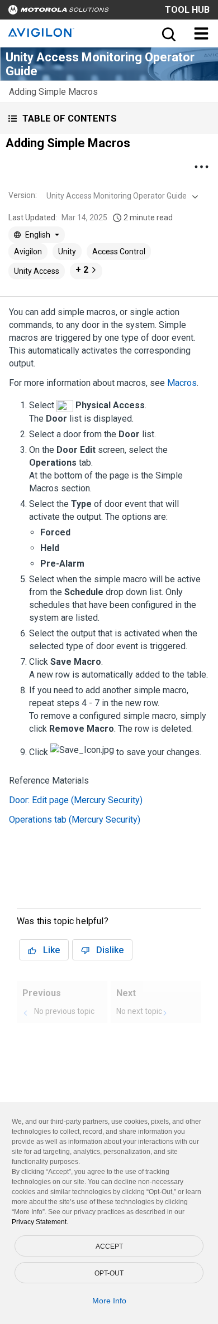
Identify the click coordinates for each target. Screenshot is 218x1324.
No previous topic (64, 1011)
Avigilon (28, 251)
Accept (109, 1246)
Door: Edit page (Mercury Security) (76, 800)
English (37, 234)
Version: (22, 195)
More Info (109, 1300)
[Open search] (168, 33)
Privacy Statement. (40, 1222)
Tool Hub (187, 9)
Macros (182, 383)
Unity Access (36, 271)
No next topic (139, 1011)
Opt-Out (109, 1273)
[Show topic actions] (201, 167)
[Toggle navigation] (201, 33)
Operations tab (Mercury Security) (74, 819)
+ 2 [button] (81, 269)
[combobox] (121, 195)
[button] (109, 118)
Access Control (118, 251)
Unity (67, 251)
